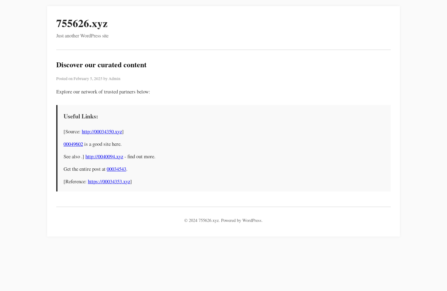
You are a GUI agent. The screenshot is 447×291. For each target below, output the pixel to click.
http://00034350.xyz (102, 131)
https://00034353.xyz (109, 181)
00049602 (73, 143)
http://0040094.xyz (104, 156)
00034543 (116, 168)
